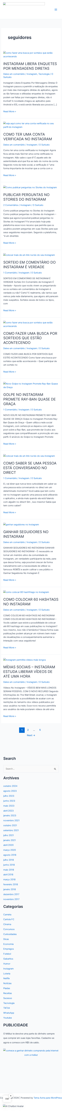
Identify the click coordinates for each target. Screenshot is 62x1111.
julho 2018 (8, 860)
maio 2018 (8, 869)
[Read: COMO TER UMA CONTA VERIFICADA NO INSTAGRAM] (31, 125)
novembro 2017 (11, 899)
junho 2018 (9, 864)
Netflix (6, 978)
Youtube (7, 1017)
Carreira (7, 914)
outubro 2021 (10, 825)
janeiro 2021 (9, 840)
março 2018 (9, 879)
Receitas (7, 993)
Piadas (6, 988)
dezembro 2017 (11, 894)
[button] (13, 1106)
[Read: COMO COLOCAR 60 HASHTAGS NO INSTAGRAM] (26, 592)
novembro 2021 (11, 820)
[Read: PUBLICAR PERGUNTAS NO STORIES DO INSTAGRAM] (30, 187)
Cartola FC (8, 919)
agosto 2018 (9, 855)
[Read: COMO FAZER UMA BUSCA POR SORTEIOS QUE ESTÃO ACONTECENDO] (31, 324)
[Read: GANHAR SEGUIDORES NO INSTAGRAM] (21, 524)
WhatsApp (8, 1013)
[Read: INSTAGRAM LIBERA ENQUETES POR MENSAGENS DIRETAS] (31, 54)
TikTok (6, 1008)
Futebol (7, 953)
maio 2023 (8, 805)
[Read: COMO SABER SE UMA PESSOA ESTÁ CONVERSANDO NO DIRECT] (29, 455)
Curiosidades (10, 934)
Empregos (8, 949)
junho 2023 (9, 801)
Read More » (9, 111)
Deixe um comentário (14, 74)
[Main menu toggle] (56, 9)
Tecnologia (44, 74)
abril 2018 (8, 874)
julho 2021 (8, 835)
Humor (6, 963)
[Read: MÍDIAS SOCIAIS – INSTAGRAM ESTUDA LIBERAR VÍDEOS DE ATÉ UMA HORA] (24, 659)
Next (31, 735)
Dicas (6, 939)
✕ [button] (11, 1096)
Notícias (7, 983)
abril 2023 (8, 810)
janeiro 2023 (9, 815)
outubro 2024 (10, 786)
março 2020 (9, 850)
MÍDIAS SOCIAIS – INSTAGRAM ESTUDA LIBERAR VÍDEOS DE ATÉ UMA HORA (29, 671)
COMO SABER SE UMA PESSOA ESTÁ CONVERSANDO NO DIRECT (29, 468)
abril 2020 (8, 845)
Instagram (32, 74)
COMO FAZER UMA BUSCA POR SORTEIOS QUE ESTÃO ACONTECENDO (30, 338)
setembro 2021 (11, 830)
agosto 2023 (10, 791)
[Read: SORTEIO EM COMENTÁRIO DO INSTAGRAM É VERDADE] (29, 255)
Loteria (6, 973)
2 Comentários (11, 205)
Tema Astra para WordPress (48, 1097)
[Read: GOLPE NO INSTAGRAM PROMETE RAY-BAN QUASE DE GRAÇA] (31, 385)
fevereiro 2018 (10, 884)
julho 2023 (8, 796)
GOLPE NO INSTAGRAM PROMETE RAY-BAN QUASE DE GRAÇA (29, 399)
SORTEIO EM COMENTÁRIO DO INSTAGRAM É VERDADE (29, 264)
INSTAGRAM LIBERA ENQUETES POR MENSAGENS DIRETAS (30, 66)
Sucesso (7, 998)
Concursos (9, 929)
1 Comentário (10, 272)
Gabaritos (8, 958)
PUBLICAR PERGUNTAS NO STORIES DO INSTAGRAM (26, 197)
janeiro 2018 (9, 889)
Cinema (7, 924)
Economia (8, 944)
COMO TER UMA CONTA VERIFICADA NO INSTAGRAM (27, 136)
